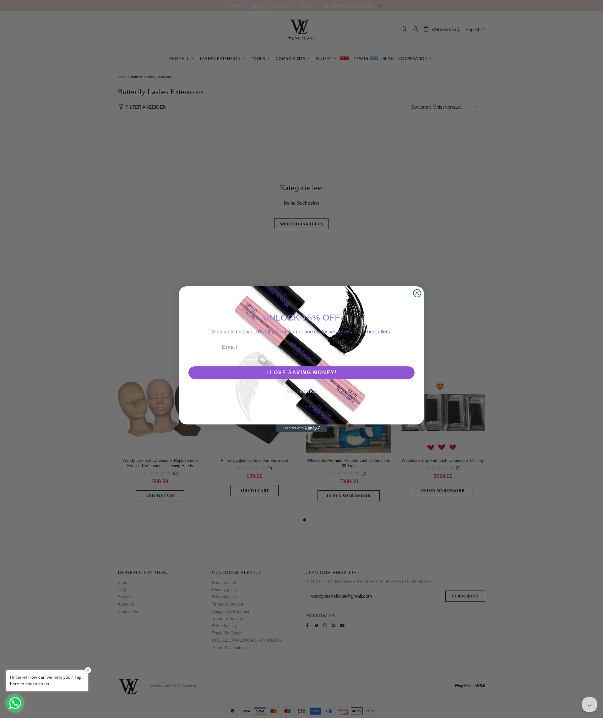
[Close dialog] (417, 293)
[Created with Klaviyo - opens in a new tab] (301, 428)
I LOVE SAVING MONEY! (301, 372)
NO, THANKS (302, 391)
